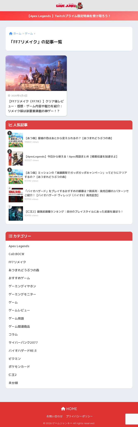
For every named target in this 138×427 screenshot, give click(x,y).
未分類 (13, 383)
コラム (13, 334)
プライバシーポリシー (79, 416)
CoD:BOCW (16, 254)
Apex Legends (19, 246)
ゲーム (13, 302)
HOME (71, 408)
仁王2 (13, 375)
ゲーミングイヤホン (22, 286)
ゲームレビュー (19, 310)
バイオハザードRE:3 (23, 351)
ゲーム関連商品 (19, 326)
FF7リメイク (17, 262)
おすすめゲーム (19, 278)
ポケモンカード (19, 367)
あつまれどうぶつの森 (24, 270)
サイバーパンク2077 (23, 342)
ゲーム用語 (16, 318)
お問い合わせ (55, 416)
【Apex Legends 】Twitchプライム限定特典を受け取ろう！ (69, 16)
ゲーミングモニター (22, 294)
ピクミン (15, 359)
